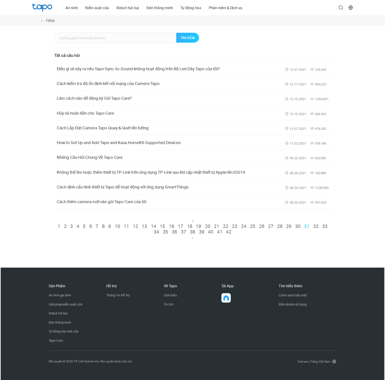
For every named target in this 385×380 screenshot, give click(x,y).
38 (192, 232)
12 (135, 226)
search (341, 8)
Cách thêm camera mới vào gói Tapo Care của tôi (101, 201)
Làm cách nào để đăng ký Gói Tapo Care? (94, 98)
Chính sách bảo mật (293, 295)
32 (316, 226)
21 (216, 226)
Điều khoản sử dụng (293, 304)
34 (156, 232)
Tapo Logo (42, 8)
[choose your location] (350, 7)
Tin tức (169, 304)
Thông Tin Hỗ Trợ (118, 295)
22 (225, 226)
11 (126, 226)
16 (171, 226)
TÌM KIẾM (187, 37)
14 (153, 226)
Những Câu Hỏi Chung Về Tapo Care (90, 157)
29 (288, 226)
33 (325, 226)
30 (298, 226)
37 (183, 232)
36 (174, 232)
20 (207, 226)
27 (270, 226)
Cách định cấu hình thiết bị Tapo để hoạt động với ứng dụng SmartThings (122, 186)
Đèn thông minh (60, 322)
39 (201, 232)
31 (306, 226)
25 (252, 226)
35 (165, 232)
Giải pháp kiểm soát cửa (65, 304)
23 (234, 226)
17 (180, 226)
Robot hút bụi (58, 313)
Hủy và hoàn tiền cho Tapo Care (85, 113)
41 (219, 232)
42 (228, 232)
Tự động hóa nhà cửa (63, 331)
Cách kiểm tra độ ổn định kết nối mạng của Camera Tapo (108, 83)
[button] (226, 298)
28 (280, 226)
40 (210, 232)
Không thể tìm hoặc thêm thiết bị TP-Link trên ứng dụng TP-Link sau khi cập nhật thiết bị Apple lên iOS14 (151, 172)
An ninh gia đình (60, 295)
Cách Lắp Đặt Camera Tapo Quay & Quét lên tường (103, 127)
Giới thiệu (170, 295)
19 (198, 226)
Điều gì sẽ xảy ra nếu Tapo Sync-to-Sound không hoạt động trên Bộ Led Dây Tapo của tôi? (138, 68)
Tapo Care (56, 340)
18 (189, 226)
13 (144, 226)
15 (162, 226)
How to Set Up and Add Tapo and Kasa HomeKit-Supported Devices (118, 142)
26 (261, 226)
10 (117, 226)
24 (243, 226)
